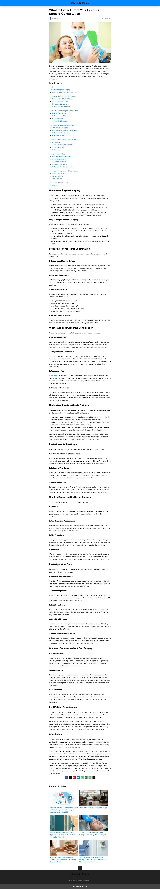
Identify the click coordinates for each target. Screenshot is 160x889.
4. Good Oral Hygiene (59, 164)
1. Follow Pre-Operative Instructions (64, 130)
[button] (66, 777)
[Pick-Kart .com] (80, 874)
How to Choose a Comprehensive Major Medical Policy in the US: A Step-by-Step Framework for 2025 (64, 810)
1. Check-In (56, 142)
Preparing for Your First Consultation (63, 96)
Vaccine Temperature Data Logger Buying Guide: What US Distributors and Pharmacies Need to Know (93, 859)
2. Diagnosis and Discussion (62, 116)
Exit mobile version (80, 886)
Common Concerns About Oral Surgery (64, 171)
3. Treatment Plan (58, 118)
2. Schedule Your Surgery (61, 133)
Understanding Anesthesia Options (63, 125)
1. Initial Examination (59, 113)
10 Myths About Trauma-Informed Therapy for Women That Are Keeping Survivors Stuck (63, 859)
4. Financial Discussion (60, 121)
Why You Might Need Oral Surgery (64, 92)
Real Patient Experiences (59, 183)
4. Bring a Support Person (61, 107)
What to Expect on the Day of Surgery (64, 139)
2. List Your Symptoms (60, 101)
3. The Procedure (58, 147)
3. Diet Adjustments (59, 162)
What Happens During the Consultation (64, 111)
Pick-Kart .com (80, 3)
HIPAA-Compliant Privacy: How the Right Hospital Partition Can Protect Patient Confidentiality (62, 835)
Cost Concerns (57, 179)
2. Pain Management (59, 159)
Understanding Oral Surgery (60, 90)
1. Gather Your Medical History (62, 99)
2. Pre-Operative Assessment (62, 145)
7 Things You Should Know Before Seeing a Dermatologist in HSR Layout (92, 834)
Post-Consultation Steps (59, 128)
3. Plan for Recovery (59, 135)
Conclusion (54, 185)
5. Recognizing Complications (62, 167)
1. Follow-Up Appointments (61, 156)
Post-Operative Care (58, 154)
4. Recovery (56, 150)
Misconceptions (57, 176)
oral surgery (54, 376)
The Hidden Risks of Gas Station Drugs (93, 808)
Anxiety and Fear (58, 173)
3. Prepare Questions (59, 104)
